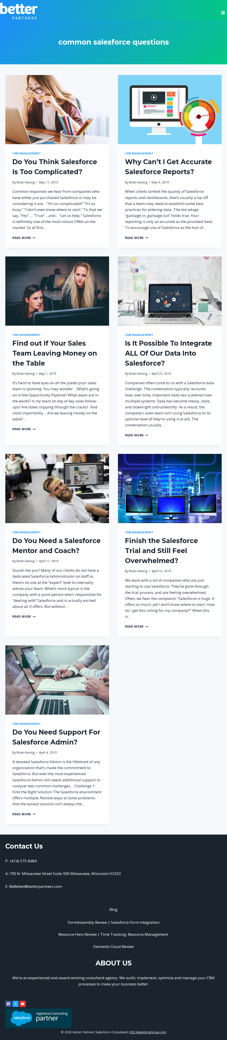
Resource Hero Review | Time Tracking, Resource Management (113, 934)
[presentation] (57, 109)
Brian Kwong (26, 182)
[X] (15, 1004)
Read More (24, 238)
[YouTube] (23, 1004)
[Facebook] (8, 1004)
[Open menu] (223, 11)
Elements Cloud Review (113, 946)
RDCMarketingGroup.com (147, 1032)
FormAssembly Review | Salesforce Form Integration (113, 922)
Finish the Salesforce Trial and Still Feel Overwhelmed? (161, 551)
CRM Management (26, 153)
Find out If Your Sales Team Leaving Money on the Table (54, 353)
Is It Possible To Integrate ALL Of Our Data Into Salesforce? (168, 353)
